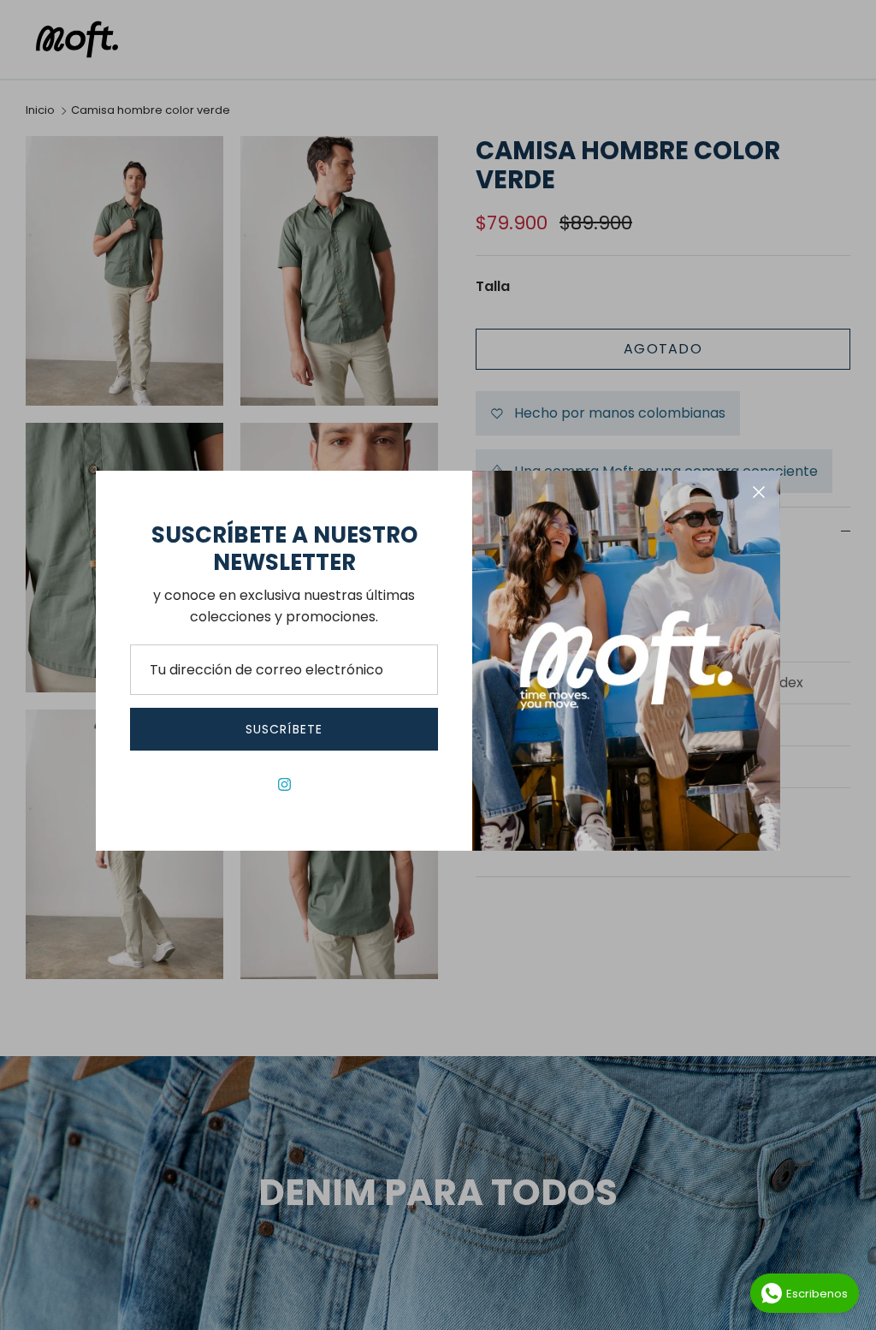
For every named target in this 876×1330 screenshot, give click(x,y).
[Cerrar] (759, 492)
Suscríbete (284, 729)
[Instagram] (284, 784)
